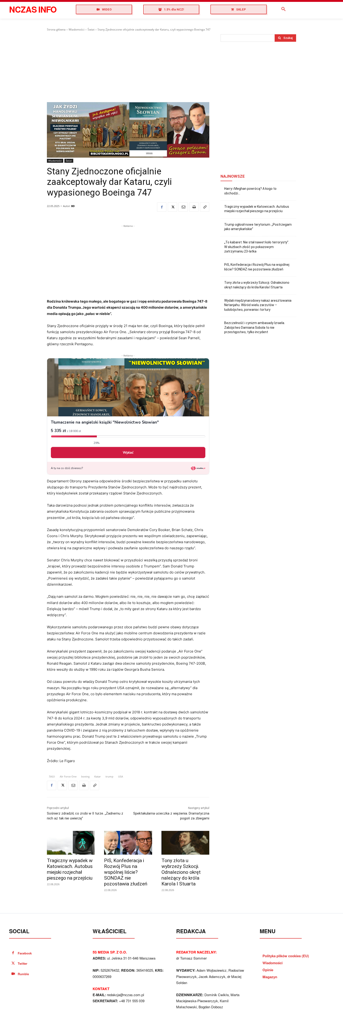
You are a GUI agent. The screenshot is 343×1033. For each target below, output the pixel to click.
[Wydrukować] (194, 207)
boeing (85, 776)
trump (109, 776)
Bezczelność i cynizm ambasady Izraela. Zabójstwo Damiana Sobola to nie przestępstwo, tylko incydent (254, 327)
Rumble (23, 974)
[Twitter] (172, 207)
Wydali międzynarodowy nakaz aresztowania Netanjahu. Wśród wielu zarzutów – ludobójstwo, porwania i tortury (257, 305)
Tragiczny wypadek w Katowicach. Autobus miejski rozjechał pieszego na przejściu (70, 869)
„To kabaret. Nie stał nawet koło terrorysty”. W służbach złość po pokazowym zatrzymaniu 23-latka (256, 246)
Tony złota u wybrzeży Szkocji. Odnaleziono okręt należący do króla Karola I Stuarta (181, 872)
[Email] (183, 207)
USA (120, 776)
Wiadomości (76, 29)
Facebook (25, 953)
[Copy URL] (204, 207)
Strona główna (56, 29)
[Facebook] (161, 207)
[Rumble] (13, 974)
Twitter (22, 963)
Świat (91, 29)
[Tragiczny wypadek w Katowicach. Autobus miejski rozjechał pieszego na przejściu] (71, 843)
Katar (97, 776)
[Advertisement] (128, 67)
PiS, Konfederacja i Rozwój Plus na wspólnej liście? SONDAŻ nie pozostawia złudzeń (125, 872)
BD (73, 206)
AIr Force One (68, 776)
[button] (283, 9)
